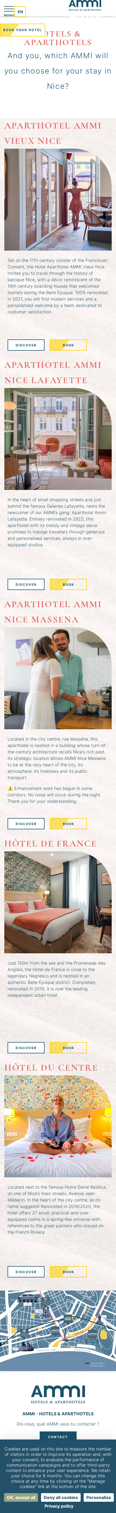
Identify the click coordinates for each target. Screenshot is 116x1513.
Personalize (98, 1497)
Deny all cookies (61, 1497)
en (20, 11)
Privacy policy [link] (59, 1506)
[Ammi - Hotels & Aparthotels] (85, 12)
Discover (26, 345)
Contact (58, 1437)
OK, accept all (21, 1497)
